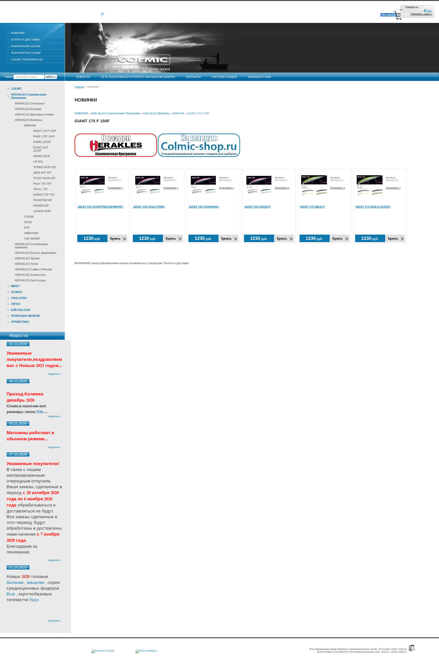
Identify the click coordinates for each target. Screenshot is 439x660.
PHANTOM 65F (42, 200)
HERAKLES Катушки (28, 109)
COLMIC (16, 88)
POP (27, 227)
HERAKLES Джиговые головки (34, 114)
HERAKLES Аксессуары (30, 280)
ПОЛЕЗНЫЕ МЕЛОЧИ (25, 316)
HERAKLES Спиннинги (30, 103)
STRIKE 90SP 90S (44, 167)
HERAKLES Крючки (27, 258)
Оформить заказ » (421, 14)
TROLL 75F (40, 189)
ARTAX (15, 304)
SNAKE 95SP (41, 156)
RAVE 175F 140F (44, 136)
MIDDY (15, 286)
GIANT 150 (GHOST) (257, 206)
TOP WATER (32, 238)
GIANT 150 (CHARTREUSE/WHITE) (100, 206)
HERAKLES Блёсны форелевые (35, 253)
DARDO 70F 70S (43, 194)
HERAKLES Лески (26, 264)
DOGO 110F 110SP (40, 149)
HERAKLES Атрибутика (30, 275)
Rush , (13, 594)
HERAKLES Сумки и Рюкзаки (33, 269)
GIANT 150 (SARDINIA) (204, 206)
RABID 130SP (42, 142)
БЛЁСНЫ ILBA (21, 310)
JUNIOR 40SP (42, 211)
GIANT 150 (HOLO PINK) (149, 206)
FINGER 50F (41, 205)
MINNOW (30, 125)
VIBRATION (31, 233)
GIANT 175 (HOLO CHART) (373, 206)
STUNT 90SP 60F (44, 178)
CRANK (29, 216)
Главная (79, 86)
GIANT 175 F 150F (44, 131)
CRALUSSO (19, 298)
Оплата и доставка (25, 39)
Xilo (40, 411)
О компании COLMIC (26, 46)
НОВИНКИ (17, 33)
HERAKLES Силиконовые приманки (31, 246)
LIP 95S (38, 161)
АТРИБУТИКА (20, 321)
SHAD (28, 222)
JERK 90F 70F (42, 172)
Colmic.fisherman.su (27, 59)
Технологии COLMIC (26, 53)
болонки (15, 582)
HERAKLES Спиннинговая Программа (28, 96)
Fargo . (35, 599)
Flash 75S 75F (42, 183)
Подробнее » (115, 187)
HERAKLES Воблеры (28, 120)
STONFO (16, 292)
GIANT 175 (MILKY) (312, 206)
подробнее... (55, 373)
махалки (36, 582)
